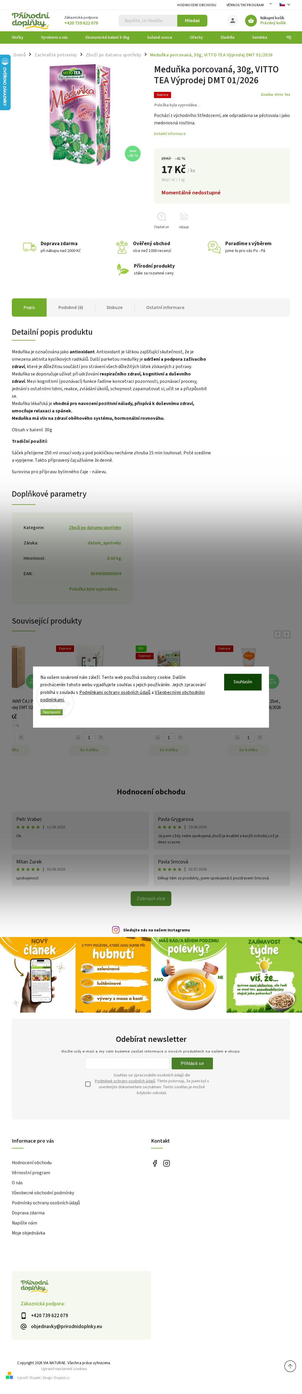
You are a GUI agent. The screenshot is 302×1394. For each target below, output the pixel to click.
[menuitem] (22, 37)
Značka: (275, 94)
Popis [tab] (29, 307)
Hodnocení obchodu (196, 5)
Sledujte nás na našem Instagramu (156, 930)
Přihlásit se (192, 1063)
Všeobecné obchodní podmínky (43, 1193)
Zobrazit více (151, 898)
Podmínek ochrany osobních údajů (125, 1081)
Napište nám (24, 1223)
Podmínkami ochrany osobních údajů (115, 692)
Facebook (154, 1163)
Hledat (192, 20)
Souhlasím (243, 682)
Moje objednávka (28, 1233)
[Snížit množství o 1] (78, 737)
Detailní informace (170, 134)
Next (287, 634)
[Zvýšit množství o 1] (21, 737)
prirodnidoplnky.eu (166, 1163)
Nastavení (51, 712)
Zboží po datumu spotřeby (95, 527)
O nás (17, 1183)
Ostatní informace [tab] (165, 307)
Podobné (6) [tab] (70, 307)
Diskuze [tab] (115, 307)
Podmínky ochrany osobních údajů (46, 1203)
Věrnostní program (245, 5)
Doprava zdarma (28, 1213)
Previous (278, 634)
